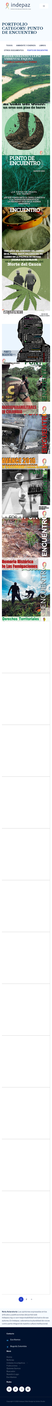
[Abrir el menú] (43, 6)
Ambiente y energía (26, 45)
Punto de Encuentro (37, 50)
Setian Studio (40, 1401)
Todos (9, 45)
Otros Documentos (14, 50)
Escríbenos (15, 1339)
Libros (42, 45)
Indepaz (21, 1401)
